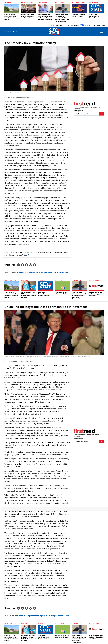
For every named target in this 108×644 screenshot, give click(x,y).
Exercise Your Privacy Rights (96, 25)
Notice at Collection (56, 25)
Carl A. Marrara (14, 98)
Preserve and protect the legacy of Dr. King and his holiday (43, 615)
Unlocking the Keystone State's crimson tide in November (42, 272)
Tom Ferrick (12, 361)
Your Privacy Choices (72, 25)
